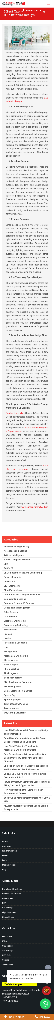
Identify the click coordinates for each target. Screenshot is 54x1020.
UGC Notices (7, 946)
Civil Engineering (12, 586)
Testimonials (7, 964)
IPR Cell (5, 941)
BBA (6, 564)
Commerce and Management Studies (22, 594)
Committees (7, 898)
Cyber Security (11, 612)
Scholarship (7, 908)
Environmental (11, 629)
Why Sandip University (15, 713)
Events (5, 855)
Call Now (44, 1017)
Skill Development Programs (18, 682)
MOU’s (5, 841)
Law (6, 647)
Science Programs (13, 678)
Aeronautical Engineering (16, 546)
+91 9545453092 (10, 1001)
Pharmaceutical (12, 669)
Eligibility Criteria (9, 912)
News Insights (11, 664)
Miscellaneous (11, 660)
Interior (7, 638)
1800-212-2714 (32, 10)
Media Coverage (9, 865)
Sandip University (14, 413)
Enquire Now (16, 1017)
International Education (15, 643)
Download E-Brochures (12, 889)
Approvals (6, 846)
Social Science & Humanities (18, 691)
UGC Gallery (7, 955)
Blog (4, 869)
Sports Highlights (12, 699)
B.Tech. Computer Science (17, 559)
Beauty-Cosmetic (12, 577)
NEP (4, 903)
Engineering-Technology (16, 625)
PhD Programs (11, 673)
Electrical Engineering (15, 621)
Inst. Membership (9, 851)
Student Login (8, 917)
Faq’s (4, 860)
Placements (7, 936)
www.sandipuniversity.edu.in (34, 507)
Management (10, 651)
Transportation (11, 708)
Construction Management (17, 608)
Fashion (8, 634)
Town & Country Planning (16, 704)
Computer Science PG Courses (19, 603)
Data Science (10, 616)
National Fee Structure (11, 894)
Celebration (9, 581)
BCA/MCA (8, 568)
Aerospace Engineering (15, 551)
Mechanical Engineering (16, 656)
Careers (5, 960)
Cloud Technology (13, 590)
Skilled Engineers (12, 686)
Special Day (9, 695)
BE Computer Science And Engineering (23, 573)
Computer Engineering (15, 599)
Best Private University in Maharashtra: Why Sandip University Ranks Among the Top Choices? (25, 758)
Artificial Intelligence (14, 555)
